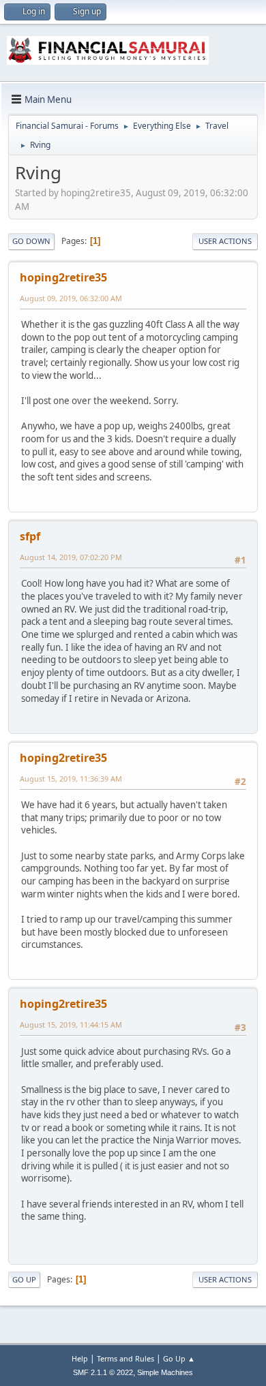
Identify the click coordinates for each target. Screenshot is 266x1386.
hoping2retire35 (63, 277)
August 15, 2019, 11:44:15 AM (71, 1024)
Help (80, 1358)
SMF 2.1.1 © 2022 (103, 1372)
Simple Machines (165, 1372)
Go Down (31, 241)
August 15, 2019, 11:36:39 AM (71, 778)
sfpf (30, 536)
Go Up (24, 1279)
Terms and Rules (125, 1358)
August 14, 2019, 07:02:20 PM (71, 557)
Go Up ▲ (179, 1358)
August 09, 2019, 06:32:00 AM (71, 298)
